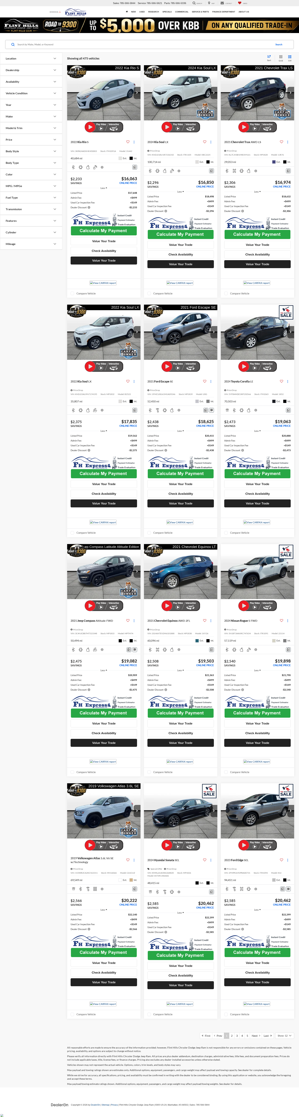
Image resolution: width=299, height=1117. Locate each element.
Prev (218, 1035)
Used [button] (142, 11)
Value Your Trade (104, 241)
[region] (104, 200)
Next (255, 1035)
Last (267, 1035)
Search (278, 44)
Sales (116, 3)
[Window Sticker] (211, 410)
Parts (167, 3)
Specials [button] (167, 11)
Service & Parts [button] (200, 11)
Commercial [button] (181, 11)
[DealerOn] (60, 1104)
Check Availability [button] (104, 251)
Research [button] (153, 11)
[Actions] (134, 142)
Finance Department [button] (223, 11)
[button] (137, 93)
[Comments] (134, 167)
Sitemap (105, 1105)
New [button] (133, 11)
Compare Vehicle (86, 293)
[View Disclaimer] (102, 167)
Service (142, 3)
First (206, 1035)
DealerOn (95, 1105)
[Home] (126, 11)
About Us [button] (244, 11)
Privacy (114, 1105)
